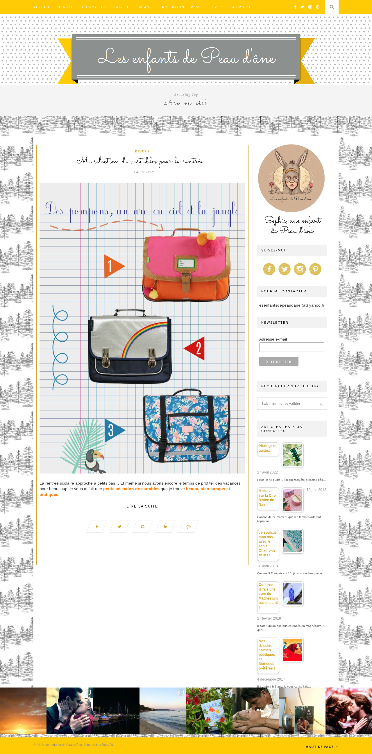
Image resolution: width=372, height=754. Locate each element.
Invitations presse (182, 7)
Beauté (65, 7)
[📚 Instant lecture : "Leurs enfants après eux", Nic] (302, 711)
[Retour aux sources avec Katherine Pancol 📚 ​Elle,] (209, 711)
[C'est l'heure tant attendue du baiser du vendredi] (256, 711)
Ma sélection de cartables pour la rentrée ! (142, 161)
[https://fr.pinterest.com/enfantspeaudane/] (315, 275)
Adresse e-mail (273, 339)
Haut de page (320, 746)
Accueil (41, 7)
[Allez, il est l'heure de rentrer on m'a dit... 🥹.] (23, 711)
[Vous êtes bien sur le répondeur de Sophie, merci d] (163, 711)
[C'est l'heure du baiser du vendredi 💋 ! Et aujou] (69, 711)
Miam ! (146, 7)
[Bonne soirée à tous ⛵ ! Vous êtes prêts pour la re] (116, 711)
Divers (217, 7)
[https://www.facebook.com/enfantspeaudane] (269, 275)
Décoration (94, 7)
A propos (242, 7)
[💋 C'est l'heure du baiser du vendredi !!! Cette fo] (349, 711)
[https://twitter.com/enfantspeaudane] (284, 275)
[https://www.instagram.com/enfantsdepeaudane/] (300, 275)
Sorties (123, 7)
